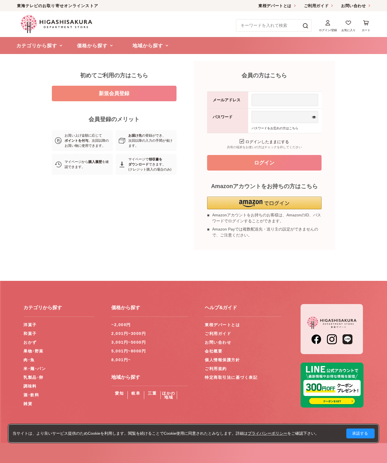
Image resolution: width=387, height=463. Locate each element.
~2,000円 (121, 324)
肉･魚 (29, 360)
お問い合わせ (353, 5)
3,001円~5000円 (128, 342)
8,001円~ (121, 360)
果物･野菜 (34, 351)
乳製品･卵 (34, 377)
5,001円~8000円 (128, 351)
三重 (152, 393)
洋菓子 (30, 324)
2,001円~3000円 (128, 333)
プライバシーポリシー (267, 433)
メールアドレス (227, 100)
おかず (30, 342)
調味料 (30, 386)
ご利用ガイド (316, 5)
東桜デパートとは (274, 5)
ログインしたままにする (267, 141)
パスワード (223, 117)
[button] (264, 203)
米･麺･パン (35, 368)
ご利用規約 (216, 368)
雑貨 (28, 403)
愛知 (119, 393)
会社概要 (213, 351)
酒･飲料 (31, 395)
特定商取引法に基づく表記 (231, 377)
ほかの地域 (168, 395)
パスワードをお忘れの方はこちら (275, 128)
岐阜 (135, 393)
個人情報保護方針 (222, 360)
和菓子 (30, 333)
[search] (305, 25)
